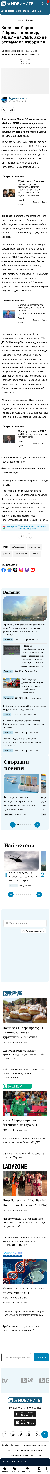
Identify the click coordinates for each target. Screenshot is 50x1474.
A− (4, 109)
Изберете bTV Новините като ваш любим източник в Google (26, 527)
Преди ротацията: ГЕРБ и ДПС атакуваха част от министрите (32, 434)
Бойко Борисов (18, 547)
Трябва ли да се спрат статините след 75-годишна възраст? (22, 1328)
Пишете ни (36, 1455)
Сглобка (35, 554)
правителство (34, 547)
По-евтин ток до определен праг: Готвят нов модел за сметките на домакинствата (20, 803)
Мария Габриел (21, 554)
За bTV (5, 1445)
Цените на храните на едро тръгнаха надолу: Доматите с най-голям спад (23, 1054)
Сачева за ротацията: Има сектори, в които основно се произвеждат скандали (32, 309)
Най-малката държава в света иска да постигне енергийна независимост (23, 1073)
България (30, 20)
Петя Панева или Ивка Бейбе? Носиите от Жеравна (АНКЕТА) (25, 1202)
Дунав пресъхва (9, 10)
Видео (41, 10)
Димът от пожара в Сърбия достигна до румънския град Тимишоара (24, 707)
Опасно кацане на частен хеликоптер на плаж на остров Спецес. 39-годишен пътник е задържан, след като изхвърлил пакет (23, 876)
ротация (6, 554)
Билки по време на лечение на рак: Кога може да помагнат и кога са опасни (24, 1313)
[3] (47, 4)
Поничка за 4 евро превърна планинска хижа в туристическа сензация (23, 1032)
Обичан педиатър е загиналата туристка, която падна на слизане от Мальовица (23, 742)
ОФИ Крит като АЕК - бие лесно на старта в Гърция (23, 1155)
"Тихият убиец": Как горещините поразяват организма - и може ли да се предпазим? (24, 1222)
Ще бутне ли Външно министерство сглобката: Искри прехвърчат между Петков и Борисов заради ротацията (31, 188)
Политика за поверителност (35, 1445)
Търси (43, 1357)
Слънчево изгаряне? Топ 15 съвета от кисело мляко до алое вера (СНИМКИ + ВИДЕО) (25, 1241)
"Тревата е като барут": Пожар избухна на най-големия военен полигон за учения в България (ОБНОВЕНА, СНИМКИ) (24, 629)
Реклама (15, 1445)
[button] (13, 825)
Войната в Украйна (27, 10)
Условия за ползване (18, 1455)
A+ (11, 109)
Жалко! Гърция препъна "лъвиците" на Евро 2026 (20, 1122)
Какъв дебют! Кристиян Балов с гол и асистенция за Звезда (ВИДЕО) (24, 1140)
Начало (20, 20)
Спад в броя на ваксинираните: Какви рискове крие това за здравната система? (23, 724)
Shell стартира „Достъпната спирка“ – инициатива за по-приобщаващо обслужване (33, 686)
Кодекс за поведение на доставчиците (25, 1450)
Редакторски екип (18, 98)
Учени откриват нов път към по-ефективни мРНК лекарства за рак (23, 1292)
